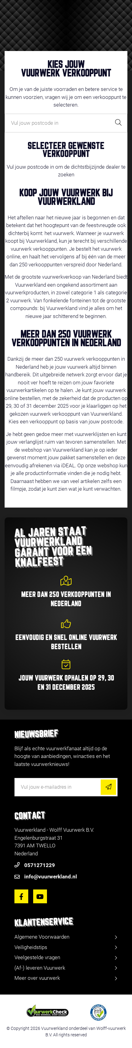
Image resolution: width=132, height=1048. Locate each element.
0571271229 (39, 865)
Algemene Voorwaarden (41, 937)
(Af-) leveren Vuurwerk (39, 968)
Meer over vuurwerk (37, 978)
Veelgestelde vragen (37, 957)
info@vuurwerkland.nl (50, 876)
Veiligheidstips (30, 947)
